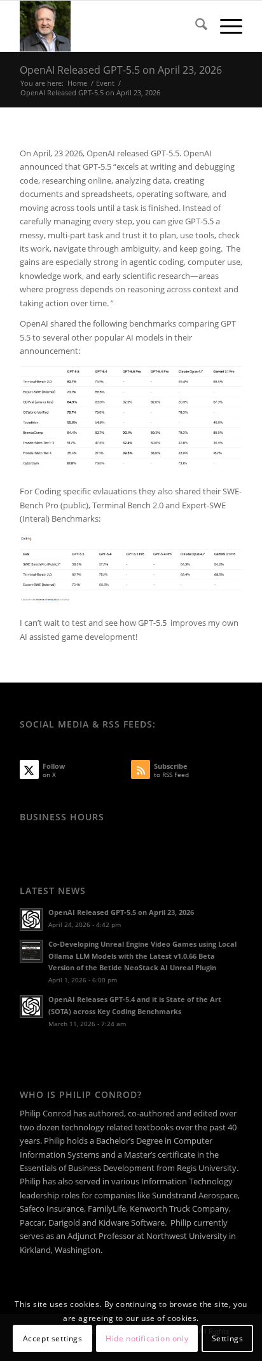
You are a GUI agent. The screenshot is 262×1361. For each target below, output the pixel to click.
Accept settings (53, 1338)
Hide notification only (147, 1338)
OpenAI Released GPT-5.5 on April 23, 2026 (121, 70)
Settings (228, 1338)
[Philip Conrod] (109, 26)
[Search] (195, 26)
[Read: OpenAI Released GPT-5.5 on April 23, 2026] (31, 919)
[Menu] (224, 26)
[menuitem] (195, 26)
